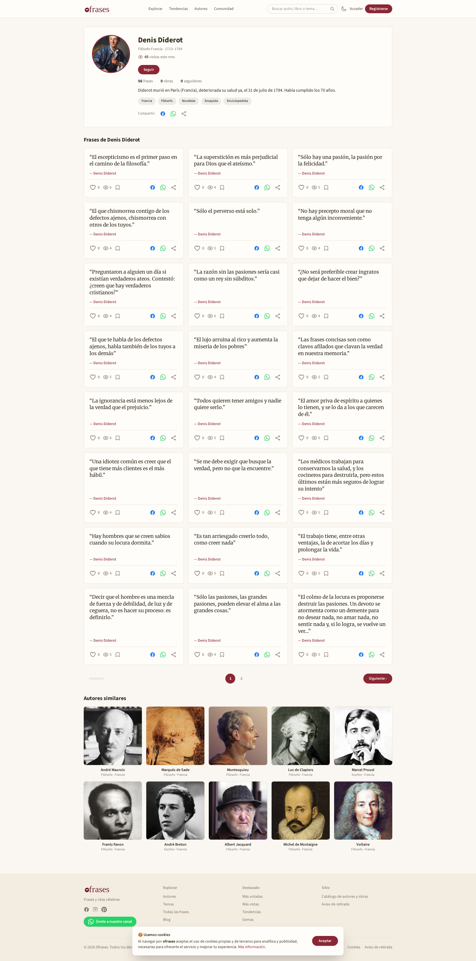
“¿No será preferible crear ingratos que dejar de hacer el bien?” (338, 275)
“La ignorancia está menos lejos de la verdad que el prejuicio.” (131, 404)
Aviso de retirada (335, 904)
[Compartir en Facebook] (162, 113)
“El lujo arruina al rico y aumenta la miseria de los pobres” (236, 343)
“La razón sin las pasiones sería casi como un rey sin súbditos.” (237, 275)
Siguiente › (378, 678)
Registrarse (378, 9)
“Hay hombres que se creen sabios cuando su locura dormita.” (130, 539)
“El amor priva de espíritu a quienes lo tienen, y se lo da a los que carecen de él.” (341, 408)
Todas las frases (176, 912)
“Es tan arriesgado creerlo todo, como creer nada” (231, 539)
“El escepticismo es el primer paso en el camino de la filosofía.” (133, 160)
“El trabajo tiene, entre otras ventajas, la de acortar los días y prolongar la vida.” (335, 543)
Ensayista (211, 101)
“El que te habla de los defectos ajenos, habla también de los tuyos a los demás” (132, 346)
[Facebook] (86, 909)
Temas (168, 904)
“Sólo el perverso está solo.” (227, 211)
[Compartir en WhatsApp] (173, 113)
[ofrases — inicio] (99, 9)
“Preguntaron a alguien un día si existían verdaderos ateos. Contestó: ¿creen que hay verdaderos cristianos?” (132, 282)
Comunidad (224, 9)
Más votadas (252, 896)
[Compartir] (183, 113)
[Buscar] (334, 8)
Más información (251, 947)
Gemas (248, 919)
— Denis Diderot (103, 173)
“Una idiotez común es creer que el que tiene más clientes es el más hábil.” (130, 468)
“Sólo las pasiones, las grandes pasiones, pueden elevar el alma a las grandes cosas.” (237, 604)
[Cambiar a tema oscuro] (344, 9)
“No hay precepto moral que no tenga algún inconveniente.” (335, 214)
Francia (147, 101)
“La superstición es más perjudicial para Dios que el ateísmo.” (236, 160)
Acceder (356, 9)
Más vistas (250, 904)
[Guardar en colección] (117, 187)
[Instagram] (95, 909)
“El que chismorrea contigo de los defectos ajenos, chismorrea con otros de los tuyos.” (129, 218)
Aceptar (325, 941)
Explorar (155, 9)
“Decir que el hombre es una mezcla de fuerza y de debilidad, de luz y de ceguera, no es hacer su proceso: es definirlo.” (132, 607)
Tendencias (178, 9)
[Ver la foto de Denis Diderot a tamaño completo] (111, 54)
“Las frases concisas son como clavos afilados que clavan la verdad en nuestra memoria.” (340, 346)
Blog (167, 919)
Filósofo (167, 101)
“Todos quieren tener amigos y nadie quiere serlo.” (237, 404)
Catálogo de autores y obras (345, 896)
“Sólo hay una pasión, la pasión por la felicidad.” (340, 160)
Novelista (188, 101)
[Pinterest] (104, 909)
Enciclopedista (237, 101)
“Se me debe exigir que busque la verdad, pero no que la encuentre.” (234, 465)
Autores (200, 9)
